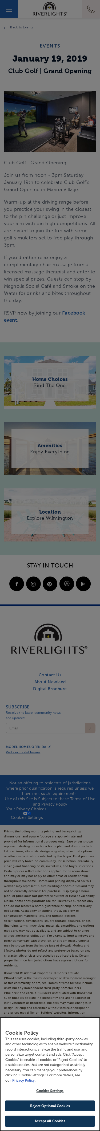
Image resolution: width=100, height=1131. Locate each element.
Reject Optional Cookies (50, 1106)
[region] (50, 1074)
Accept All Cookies (50, 1121)
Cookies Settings (49, 1091)
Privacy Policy (23, 1080)
